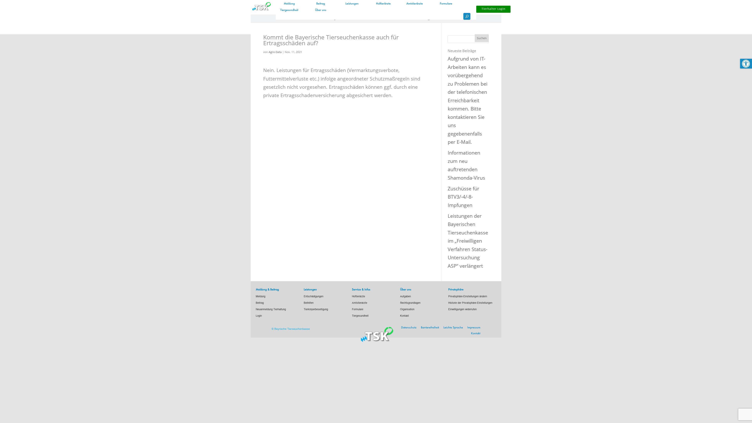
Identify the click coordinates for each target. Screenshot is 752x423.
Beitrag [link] (320, 3)
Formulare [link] (446, 3)
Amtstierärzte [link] (414, 3)
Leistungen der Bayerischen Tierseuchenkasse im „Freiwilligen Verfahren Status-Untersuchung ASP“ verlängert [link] (468, 240)
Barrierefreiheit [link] (430, 327)
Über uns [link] (320, 10)
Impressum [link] (473, 327)
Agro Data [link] (275, 52)
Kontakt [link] (475, 333)
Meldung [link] (289, 3)
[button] (482, 38)
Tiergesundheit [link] (289, 10)
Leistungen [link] (352, 3)
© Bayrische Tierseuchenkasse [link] (291, 329)
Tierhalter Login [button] (493, 9)
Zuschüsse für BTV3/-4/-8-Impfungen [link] (463, 196)
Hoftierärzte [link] (383, 3)
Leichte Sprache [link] (453, 327)
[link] (746, 64)
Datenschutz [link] (409, 327)
